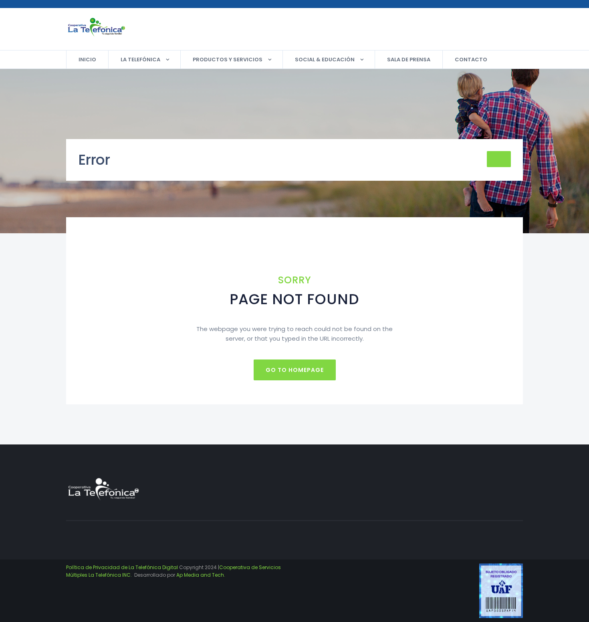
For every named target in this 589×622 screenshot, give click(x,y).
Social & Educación (325, 59)
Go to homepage (295, 370)
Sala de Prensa (408, 59)
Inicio (87, 59)
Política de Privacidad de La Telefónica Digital (122, 567)
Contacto (471, 59)
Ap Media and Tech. (200, 575)
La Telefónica (140, 59)
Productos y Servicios (227, 59)
